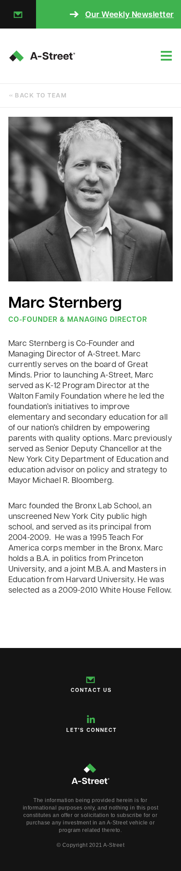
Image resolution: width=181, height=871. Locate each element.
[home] (42, 55)
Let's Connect (91, 730)
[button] (166, 56)
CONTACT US (91, 690)
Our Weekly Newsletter (129, 14)
